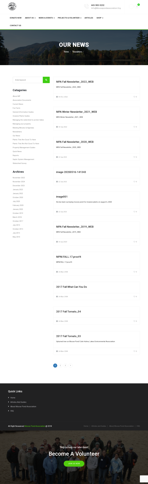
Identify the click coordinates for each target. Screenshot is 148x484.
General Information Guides (23, 112)
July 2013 (16, 233)
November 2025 (19, 178)
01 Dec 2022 (63, 97)
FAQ (12, 411)
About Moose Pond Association (23, 406)
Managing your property (22, 124)
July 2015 (16, 225)
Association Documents (22, 100)
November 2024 (19, 182)
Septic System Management (23, 159)
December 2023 (19, 186)
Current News (18, 104)
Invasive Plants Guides (21, 116)
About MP (16, 96)
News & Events (46, 18)
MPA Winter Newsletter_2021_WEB (76, 111)
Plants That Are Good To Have (24, 140)
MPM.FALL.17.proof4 (68, 256)
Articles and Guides (18, 402)
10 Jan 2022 (63, 127)
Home (66, 51)
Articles (89, 18)
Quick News (17, 151)
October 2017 (18, 221)
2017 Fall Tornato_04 (68, 311)
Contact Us (15, 25)
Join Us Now (74, 464)
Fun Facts (16, 108)
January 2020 (18, 209)
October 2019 (18, 213)
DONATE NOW (16, 18)
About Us (29, 18)
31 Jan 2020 (63, 242)
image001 (62, 196)
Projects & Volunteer (69, 18)
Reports (16, 155)
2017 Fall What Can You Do (71, 286)
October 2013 (18, 229)
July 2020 (16, 201)
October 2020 (18, 197)
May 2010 (16, 237)
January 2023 (18, 189)
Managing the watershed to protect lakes (28, 120)
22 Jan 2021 (63, 157)
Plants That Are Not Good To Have (26, 144)
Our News (16, 136)
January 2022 (18, 193)
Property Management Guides (24, 147)
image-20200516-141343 (71, 172)
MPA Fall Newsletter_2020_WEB (75, 141)
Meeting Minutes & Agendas (23, 128)
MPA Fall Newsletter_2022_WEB (75, 81)
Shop (99, 18)
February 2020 (18, 205)
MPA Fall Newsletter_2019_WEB (75, 226)
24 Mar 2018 (63, 272)
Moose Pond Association (35, 426)
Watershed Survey (19, 163)
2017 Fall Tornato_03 (68, 336)
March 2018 (17, 217)
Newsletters (77, 51)
